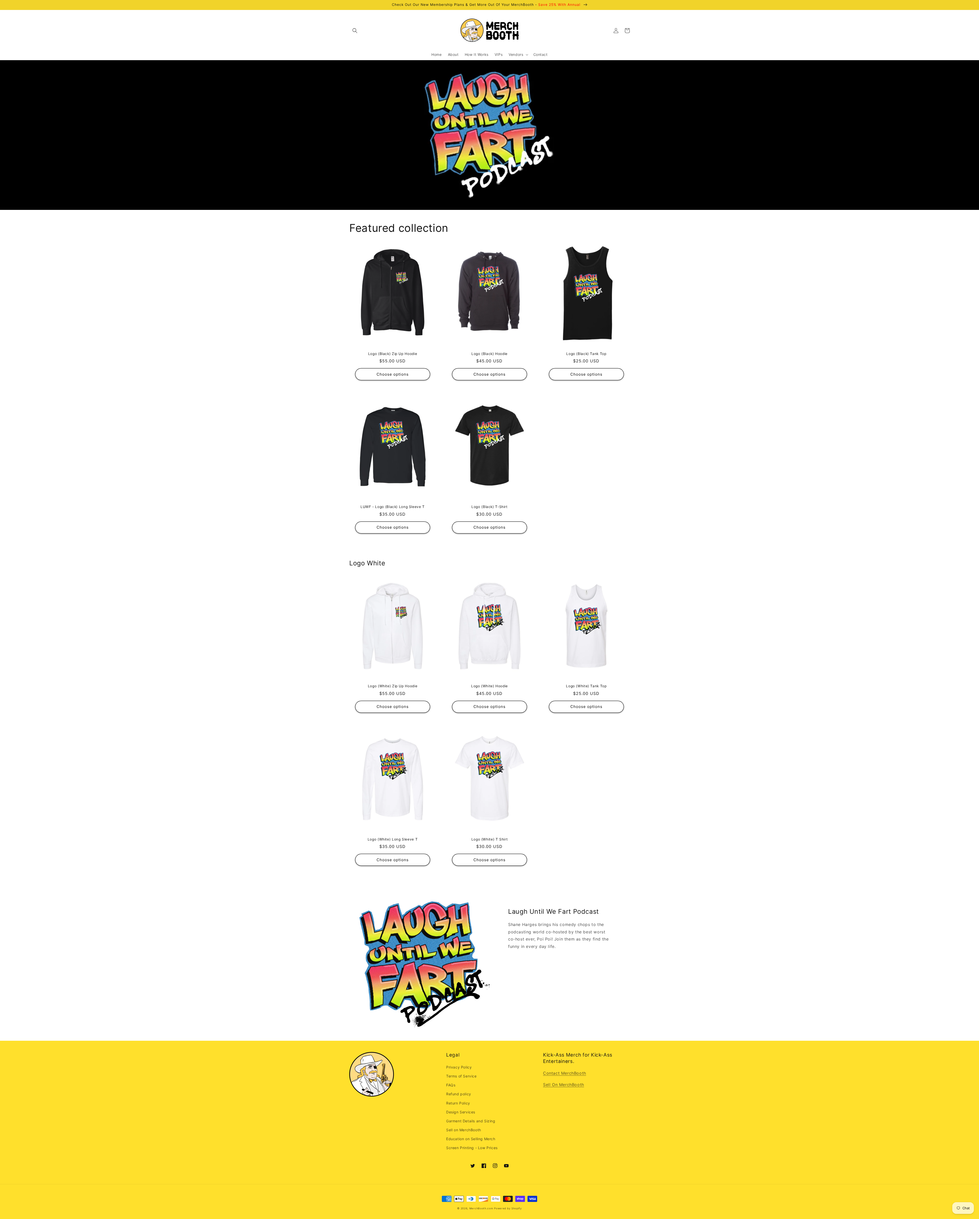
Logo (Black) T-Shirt (489, 507)
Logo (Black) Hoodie (489, 354)
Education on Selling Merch (470, 1139)
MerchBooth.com (481, 1208)
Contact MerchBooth (564, 1073)
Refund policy (458, 1094)
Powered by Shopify (508, 1208)
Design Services (460, 1112)
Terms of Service (461, 1076)
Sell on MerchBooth (463, 1130)
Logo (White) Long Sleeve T (393, 839)
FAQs (450, 1085)
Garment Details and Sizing (470, 1121)
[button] (354, 30)
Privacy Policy (459, 1067)
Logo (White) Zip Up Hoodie (392, 686)
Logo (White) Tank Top (586, 686)
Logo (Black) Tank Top (586, 354)
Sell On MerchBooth (563, 1084)
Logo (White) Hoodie (489, 686)
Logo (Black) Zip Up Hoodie (392, 354)
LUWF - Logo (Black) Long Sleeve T (392, 507)
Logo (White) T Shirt (489, 839)
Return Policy (458, 1103)
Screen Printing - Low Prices (472, 1148)
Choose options (393, 374)
